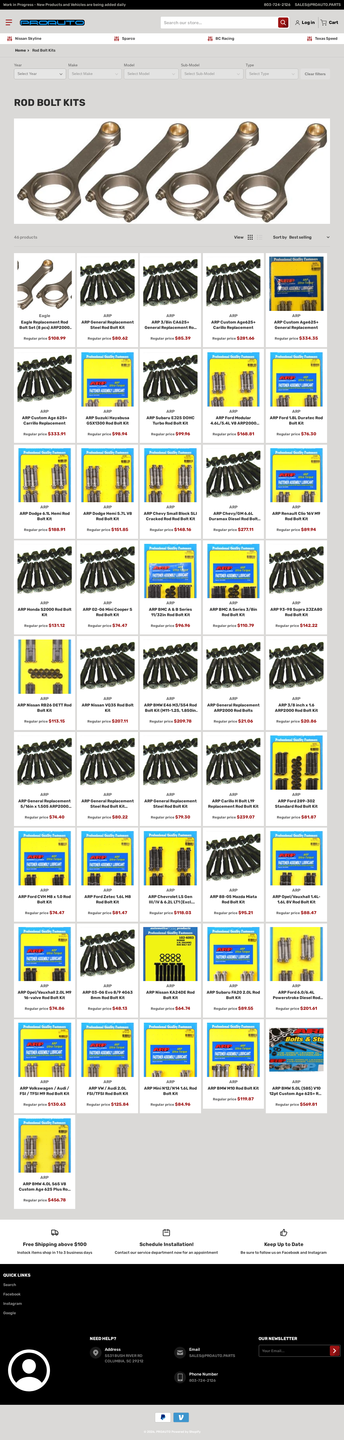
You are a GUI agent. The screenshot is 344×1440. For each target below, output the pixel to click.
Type (250, 65)
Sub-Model (190, 65)
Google (9, 1313)
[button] (9, 22)
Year (18, 65)
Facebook (12, 1294)
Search (9, 1285)
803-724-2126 (277, 4)
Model (129, 65)
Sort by (280, 237)
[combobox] (224, 22)
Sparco (128, 38)
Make (73, 65)
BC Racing (225, 38)
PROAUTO (163, 1432)
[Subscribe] (335, 1351)
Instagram (12, 1303)
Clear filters (315, 74)
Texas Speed (326, 38)
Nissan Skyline (28, 38)
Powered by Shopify (185, 1432)
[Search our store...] (283, 22)
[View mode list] (259, 237)
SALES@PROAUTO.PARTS (318, 4)
